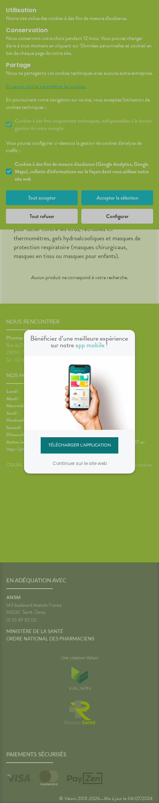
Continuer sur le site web (80, 463)
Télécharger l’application (79, 445)
